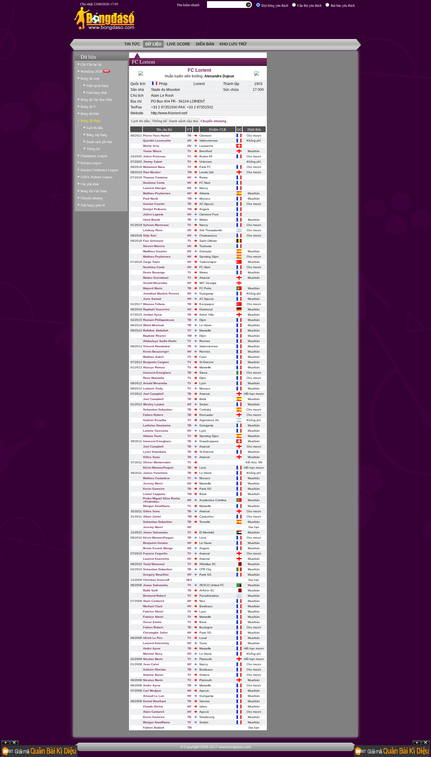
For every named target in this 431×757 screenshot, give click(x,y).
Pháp (162, 84)
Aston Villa (206, 314)
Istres (203, 706)
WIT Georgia (207, 283)
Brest (202, 494)
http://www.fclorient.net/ (169, 113)
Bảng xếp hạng (96, 134)
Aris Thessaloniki (210, 230)
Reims (203, 177)
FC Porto (205, 288)
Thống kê (93, 148)
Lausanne (206, 145)
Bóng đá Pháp (90, 120)
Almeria (204, 193)
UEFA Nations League (96, 176)
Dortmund (206, 309)
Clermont (205, 135)
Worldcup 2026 (92, 71)
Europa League (91, 162)
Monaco (204, 198)
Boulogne (206, 627)
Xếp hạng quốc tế (93, 205)
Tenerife (204, 521)
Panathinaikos (209, 595)
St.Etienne (206, 362)
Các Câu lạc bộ (91, 64)
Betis (202, 399)
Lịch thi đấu (94, 127)
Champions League (94, 155)
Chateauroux (208, 235)
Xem (417, 743)
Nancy (203, 188)
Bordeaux (206, 606)
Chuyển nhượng (92, 197)
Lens (202, 467)
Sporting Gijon (209, 256)
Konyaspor (206, 304)
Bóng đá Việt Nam (94, 190)
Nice (202, 601)
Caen (203, 356)
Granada (205, 251)
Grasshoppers (208, 441)
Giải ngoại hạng (97, 85)
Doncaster (206, 414)
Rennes (204, 341)
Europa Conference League (99, 169)
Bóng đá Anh (90, 78)
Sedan (203, 404)
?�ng (425, 743)
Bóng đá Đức (90, 113)
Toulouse (205, 246)
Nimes (203, 219)
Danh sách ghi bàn (99, 141)
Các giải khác (90, 183)
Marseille (205, 330)
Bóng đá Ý (88, 106)
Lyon (202, 383)
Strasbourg (206, 717)
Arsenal (204, 277)
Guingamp (206, 293)
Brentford (205, 151)
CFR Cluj (205, 569)
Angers (204, 209)
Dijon (202, 319)
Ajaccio (204, 690)
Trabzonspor (207, 261)
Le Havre (205, 325)
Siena (203, 372)
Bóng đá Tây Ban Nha (96, 99)
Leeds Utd (206, 172)
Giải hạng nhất (96, 92)
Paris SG (205, 488)
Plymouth (205, 659)
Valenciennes (208, 140)
